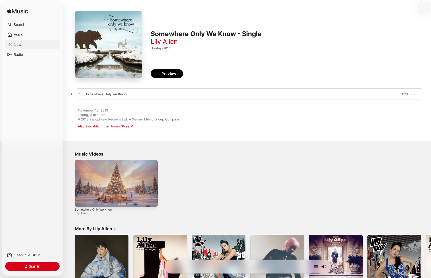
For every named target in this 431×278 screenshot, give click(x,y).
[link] (95, 228)
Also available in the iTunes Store (103, 126)
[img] (17, 11)
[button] (32, 24)
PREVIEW (402, 94)
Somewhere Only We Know (93, 209)
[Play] (81, 200)
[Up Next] (316, 266)
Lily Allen (164, 41)
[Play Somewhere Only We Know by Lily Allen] (80, 94)
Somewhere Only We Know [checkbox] (106, 94)
